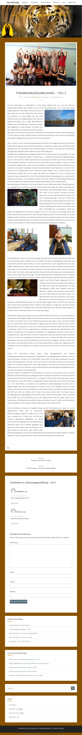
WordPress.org (14, 717)
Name (12, 572)
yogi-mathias (12, 2)
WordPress (46, 728)
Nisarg (61, 728)
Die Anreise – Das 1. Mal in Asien (19, 641)
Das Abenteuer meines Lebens (19, 625)
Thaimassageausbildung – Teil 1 (20, 629)
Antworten (14, 503)
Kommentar (14, 543)
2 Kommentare (57, 97)
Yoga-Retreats (45, 2)
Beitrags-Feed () (16, 709)
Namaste (25, 2)
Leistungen (34, 2)
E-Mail (12, 582)
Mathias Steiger (42, 97)
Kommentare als (16, 713)
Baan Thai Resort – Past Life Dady (20, 637)
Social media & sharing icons (31, 734)
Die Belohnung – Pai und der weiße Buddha (23, 633)
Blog (64, 2)
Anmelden (12, 705)
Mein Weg (56, 2)
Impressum (72, 2)
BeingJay (19, 512)
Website (12, 591)
